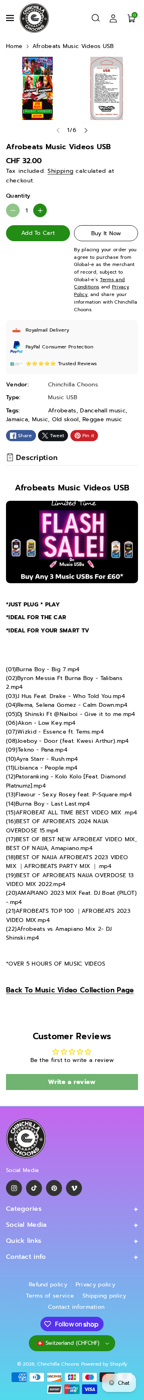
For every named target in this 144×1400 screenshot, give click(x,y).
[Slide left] (58, 130)
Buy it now (106, 233)
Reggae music (102, 419)
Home (14, 46)
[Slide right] (86, 130)
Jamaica (17, 419)
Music (40, 419)
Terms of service (50, 1296)
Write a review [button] (72, 1082)
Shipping (61, 171)
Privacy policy (95, 1284)
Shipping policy (104, 1296)
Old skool (65, 419)
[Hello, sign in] (113, 18)
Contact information (76, 1307)
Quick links (23, 1241)
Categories (24, 1209)
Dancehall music (103, 410)
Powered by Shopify (104, 1364)
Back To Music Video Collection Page (70, 990)
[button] (11, 18)
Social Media (26, 1225)
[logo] (26, 1138)
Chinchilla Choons (58, 1364)
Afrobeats (62, 410)
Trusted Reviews (77, 363)
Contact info (26, 1257)
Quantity (18, 196)
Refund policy (48, 1284)
